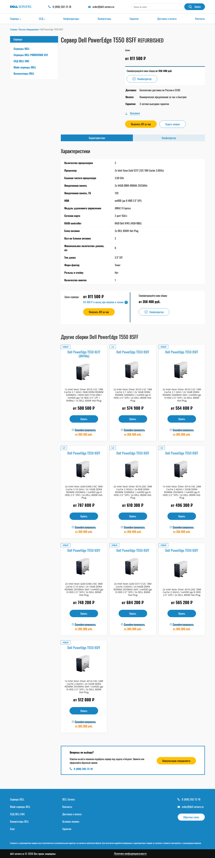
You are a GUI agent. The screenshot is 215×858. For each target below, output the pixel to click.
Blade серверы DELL (25, 67)
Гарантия (134, 19)
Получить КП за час (141, 124)
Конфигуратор (144, 79)
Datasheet (135, 113)
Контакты (200, 19)
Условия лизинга (70, 821)
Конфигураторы (71, 19)
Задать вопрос (172, 124)
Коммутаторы (104, 19)
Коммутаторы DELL (24, 73)
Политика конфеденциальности (130, 853)
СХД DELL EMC (21, 61)
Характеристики (97, 138)
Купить (83, 419)
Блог (12, 829)
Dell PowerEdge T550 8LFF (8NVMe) (84, 353)
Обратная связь (191, 817)
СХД (41, 19)
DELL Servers (68, 799)
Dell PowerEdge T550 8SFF (132, 351)
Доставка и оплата (167, 19)
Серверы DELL (22, 49)
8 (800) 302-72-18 (83, 768)
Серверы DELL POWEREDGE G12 (31, 55)
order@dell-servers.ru (193, 807)
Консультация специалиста (176, 761)
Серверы (14, 19)
